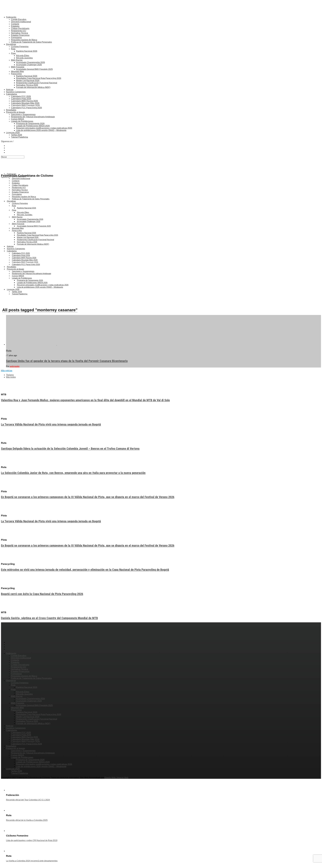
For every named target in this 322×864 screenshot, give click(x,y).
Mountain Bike (17, 71)
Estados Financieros (20, 35)
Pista (13, 53)
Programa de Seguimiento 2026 (30, 123)
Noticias (9, 90)
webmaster (14, 366)
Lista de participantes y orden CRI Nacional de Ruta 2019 (31, 840)
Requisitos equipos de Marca (24, 40)
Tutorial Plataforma (19, 137)
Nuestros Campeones (16, 92)
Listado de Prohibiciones (22, 121)
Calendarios (11, 94)
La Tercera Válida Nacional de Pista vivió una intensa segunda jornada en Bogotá (51, 424)
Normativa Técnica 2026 (27, 85)
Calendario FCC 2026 (21, 96)
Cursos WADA (17, 119)
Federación (11, 17)
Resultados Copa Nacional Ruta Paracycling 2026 (38, 78)
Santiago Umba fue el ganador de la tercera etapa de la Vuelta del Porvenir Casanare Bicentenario (67, 361)
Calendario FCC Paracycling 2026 (26, 108)
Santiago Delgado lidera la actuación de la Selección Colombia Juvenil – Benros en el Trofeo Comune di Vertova (70, 448)
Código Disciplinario (20, 28)
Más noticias (6, 371)
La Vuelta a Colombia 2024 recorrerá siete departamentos (31, 861)
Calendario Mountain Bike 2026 (25, 103)
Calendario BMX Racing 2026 (24, 101)
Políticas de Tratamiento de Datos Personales (31, 42)
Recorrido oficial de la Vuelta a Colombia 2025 (27, 820)
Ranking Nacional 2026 (26, 51)
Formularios (16, 37)
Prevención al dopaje (15, 112)
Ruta (13, 49)
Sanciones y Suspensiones (23, 114)
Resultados (11, 110)
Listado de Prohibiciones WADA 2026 (33, 126)
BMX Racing (16, 60)
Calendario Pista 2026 (21, 99)
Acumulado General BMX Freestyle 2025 (34, 69)
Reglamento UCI (18, 31)
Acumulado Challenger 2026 (29, 65)
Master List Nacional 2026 (27, 80)
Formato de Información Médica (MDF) (33, 87)
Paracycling (16, 74)
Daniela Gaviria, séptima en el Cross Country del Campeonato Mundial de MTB (49, 618)
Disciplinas (11, 44)
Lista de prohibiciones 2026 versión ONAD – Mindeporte (41, 130)
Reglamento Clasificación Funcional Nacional (36, 83)
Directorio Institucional (21, 22)
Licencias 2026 (13, 133)
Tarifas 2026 (16, 135)
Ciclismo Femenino (19, 47)
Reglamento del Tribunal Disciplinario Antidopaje (33, 117)
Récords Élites (22, 56)
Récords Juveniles (24, 58)
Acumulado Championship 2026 (30, 62)
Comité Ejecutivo (18, 19)
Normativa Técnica (19, 33)
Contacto (15, 24)
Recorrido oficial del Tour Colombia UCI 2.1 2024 (28, 800)
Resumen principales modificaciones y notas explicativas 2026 (44, 128)
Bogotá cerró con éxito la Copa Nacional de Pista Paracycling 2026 (42, 594)
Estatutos (15, 26)
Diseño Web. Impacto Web (116, 777)
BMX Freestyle (17, 67)
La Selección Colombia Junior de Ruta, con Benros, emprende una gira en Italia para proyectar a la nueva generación (73, 473)
